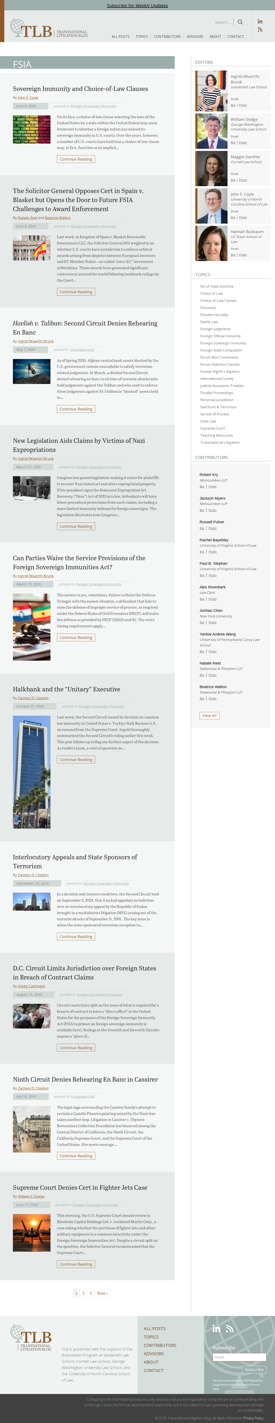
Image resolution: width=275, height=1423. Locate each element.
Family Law (209, 321)
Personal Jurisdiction (217, 400)
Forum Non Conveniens (219, 357)
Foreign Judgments (215, 329)
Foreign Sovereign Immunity (93, 106)
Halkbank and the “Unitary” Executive (66, 689)
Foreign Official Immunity (220, 336)
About (215, 36)
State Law (208, 421)
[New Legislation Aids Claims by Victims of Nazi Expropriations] (31, 487)
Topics (142, 36)
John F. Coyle (28, 97)
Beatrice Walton (58, 217)
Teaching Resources (216, 435)
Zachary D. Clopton (33, 698)
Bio (233, 105)
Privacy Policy (229, 1384)
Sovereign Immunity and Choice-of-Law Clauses (80, 88)
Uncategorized (82, 349)
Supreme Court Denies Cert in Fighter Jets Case (80, 1187)
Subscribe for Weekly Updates (137, 5)
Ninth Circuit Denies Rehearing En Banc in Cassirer (85, 1079)
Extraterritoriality (214, 314)
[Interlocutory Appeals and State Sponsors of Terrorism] (31, 900)
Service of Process (214, 414)
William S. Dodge (31, 1196)
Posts (243, 105)
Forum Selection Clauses (220, 364)
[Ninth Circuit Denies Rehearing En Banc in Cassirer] (31, 1127)
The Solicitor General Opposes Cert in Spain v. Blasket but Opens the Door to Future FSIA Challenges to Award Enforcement (78, 199)
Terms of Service (251, 1384)
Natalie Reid (27, 217)
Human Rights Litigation (220, 371)
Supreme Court (212, 428)
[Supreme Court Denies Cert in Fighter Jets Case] (31, 1231)
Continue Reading (76, 159)
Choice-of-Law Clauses (218, 300)
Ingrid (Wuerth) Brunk (36, 341)
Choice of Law (211, 293)
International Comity (217, 378)
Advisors (195, 36)
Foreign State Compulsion (221, 350)
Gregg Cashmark (31, 986)
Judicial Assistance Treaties (222, 385)
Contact (236, 36)
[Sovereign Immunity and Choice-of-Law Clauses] (31, 128)
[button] (240, 22)
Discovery (208, 307)
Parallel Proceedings (216, 392)
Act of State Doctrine (217, 286)
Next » (102, 1293)
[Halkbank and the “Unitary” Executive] (31, 770)
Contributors (167, 36)
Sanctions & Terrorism (218, 407)
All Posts (121, 36)
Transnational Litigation (220, 442)
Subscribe (254, 1369)
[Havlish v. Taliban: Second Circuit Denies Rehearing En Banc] (31, 370)
